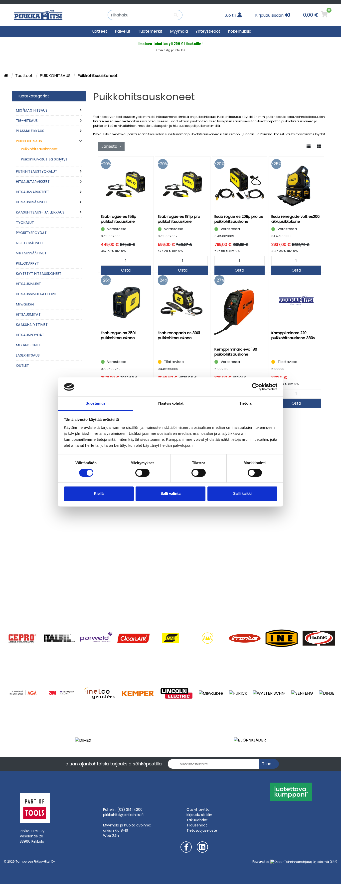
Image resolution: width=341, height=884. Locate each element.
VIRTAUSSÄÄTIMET (31, 253)
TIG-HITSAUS (27, 120)
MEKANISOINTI (28, 345)
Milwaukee (25, 304)
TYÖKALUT (25, 222)
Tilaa (266, 764)
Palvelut (123, 31)
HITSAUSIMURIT (28, 283)
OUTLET (22, 365)
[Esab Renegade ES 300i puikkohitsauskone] (183, 300)
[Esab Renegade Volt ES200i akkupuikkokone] (296, 184)
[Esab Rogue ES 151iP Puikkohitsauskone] (126, 184)
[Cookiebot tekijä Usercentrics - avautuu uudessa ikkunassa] (255, 387)
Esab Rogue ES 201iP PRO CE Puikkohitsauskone (238, 219)
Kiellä (99, 493)
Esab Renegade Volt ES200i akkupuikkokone (295, 219)
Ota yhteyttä (197, 809)
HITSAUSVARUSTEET (32, 191)
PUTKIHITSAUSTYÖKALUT (36, 171)
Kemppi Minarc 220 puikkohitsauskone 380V (293, 335)
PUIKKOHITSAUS (55, 75)
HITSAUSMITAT (28, 314)
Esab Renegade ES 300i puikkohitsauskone (179, 335)
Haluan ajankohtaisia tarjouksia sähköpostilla (112, 764)
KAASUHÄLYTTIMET (32, 324)
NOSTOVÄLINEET (30, 242)
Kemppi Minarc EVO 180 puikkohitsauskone (235, 352)
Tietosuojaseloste (201, 830)
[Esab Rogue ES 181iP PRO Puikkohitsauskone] (183, 184)
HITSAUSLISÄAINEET (32, 202)
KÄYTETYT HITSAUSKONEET (38, 273)
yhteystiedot (207, 31)
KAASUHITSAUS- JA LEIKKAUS (40, 212)
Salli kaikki (242, 493)
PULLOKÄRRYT (27, 263)
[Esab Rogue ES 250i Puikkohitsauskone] (126, 300)
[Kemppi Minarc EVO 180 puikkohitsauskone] (239, 308)
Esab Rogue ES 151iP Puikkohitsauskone (118, 219)
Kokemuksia (239, 31)
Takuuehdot (197, 819)
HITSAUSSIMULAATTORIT (36, 294)
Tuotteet (98, 31)
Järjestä (109, 146)
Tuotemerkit (150, 31)
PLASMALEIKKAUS (30, 130)
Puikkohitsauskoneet (39, 149)
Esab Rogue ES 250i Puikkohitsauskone (118, 335)
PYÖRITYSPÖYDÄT (31, 232)
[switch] (142, 473)
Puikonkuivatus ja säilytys (44, 159)
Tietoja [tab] (245, 403)
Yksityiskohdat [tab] (170, 403)
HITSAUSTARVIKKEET (33, 181)
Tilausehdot (196, 825)
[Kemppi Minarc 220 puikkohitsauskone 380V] (296, 300)
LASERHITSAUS (28, 355)
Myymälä (179, 31)
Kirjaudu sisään (199, 814)
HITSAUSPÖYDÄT (30, 334)
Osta (126, 270)
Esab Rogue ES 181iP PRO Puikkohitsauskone (179, 219)
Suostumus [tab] (96, 403)
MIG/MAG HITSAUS (31, 110)
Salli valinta (170, 493)
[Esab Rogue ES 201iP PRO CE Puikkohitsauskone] (239, 184)
